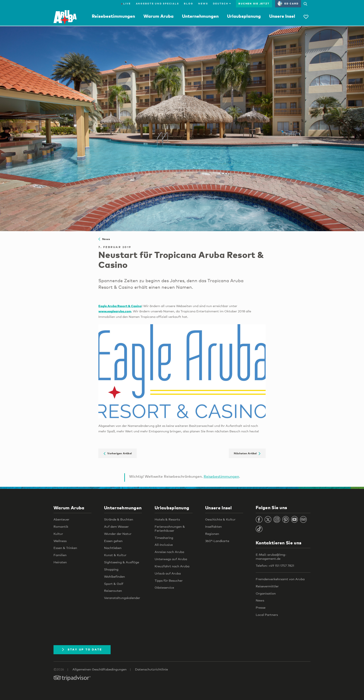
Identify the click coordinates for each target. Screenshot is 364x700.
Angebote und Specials (157, 3)
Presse (260, 607)
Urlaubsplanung (244, 16)
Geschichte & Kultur (220, 519)
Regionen (212, 533)
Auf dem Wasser (116, 526)
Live (126, 3)
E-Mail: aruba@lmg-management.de (271, 556)
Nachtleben (113, 548)
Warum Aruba (158, 16)
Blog (188, 3)
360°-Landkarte (217, 541)
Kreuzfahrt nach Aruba (172, 566)
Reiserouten (113, 590)
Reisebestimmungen (113, 16)
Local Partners (267, 614)
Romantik (61, 526)
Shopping (111, 569)
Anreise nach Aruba (169, 552)
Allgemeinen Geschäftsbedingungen (99, 669)
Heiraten (60, 562)
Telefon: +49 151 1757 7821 (275, 565)
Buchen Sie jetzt (253, 3)
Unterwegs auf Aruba (171, 559)
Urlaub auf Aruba (168, 573)
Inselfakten (213, 526)
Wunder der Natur (117, 533)
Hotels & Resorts (167, 519)
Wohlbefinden (114, 576)
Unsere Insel (282, 16)
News (203, 3)
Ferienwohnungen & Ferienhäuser (170, 528)
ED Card (291, 3)
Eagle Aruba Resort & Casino (120, 306)
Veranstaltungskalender (122, 598)
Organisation (266, 593)
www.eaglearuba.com (114, 311)
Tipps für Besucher (169, 580)
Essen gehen (113, 541)
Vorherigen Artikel (118, 453)
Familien (60, 555)
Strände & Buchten (118, 519)
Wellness (60, 541)
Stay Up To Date (85, 649)
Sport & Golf (113, 583)
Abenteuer (61, 519)
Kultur (58, 533)
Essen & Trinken (65, 548)
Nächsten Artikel (246, 453)
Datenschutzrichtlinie (151, 669)
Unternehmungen (200, 16)
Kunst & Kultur (115, 555)
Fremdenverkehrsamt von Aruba (280, 579)
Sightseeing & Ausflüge (121, 562)
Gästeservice (164, 587)
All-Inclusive (164, 544)
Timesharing (164, 537)
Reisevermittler (267, 586)
